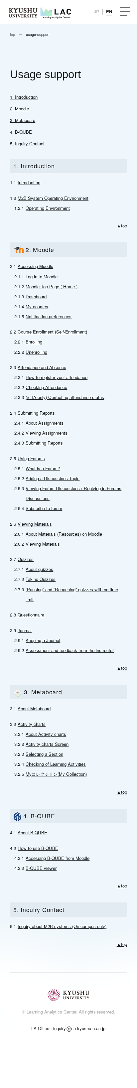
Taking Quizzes (41, 579)
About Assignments (45, 423)
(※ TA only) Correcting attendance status (65, 397)
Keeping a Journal (43, 640)
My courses (37, 306)
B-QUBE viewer (41, 868)
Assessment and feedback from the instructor (70, 650)
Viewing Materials (35, 524)
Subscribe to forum (44, 508)
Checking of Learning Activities (56, 764)
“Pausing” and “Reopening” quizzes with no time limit (72, 594)
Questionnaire (31, 615)
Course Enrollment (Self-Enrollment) (52, 332)
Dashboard (36, 296)
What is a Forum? (43, 468)
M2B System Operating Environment (53, 198)
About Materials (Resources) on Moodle (64, 534)
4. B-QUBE (21, 132)
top (12, 34)
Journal (25, 630)
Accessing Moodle (35, 266)
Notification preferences (48, 316)
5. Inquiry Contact (27, 143)
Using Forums (31, 458)
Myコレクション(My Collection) (56, 774)
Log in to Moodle (42, 276)
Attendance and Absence (42, 367)
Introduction (29, 182)
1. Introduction (24, 97)
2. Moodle (19, 108)
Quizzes (26, 559)
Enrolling (34, 342)
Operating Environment (48, 208)
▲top (122, 225)
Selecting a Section (44, 754)
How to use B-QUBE (38, 848)
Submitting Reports (36, 413)
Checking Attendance (46, 387)
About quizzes (39, 569)
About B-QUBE (32, 832)
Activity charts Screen (47, 744)
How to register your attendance (56, 377)
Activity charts (32, 724)
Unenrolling (36, 352)
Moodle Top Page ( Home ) (51, 286)
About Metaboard (34, 708)
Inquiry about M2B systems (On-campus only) (62, 926)
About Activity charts (46, 734)
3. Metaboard (22, 120)
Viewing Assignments (47, 433)
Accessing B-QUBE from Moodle (57, 858)
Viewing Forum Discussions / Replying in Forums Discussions (73, 493)
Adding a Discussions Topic (52, 478)
